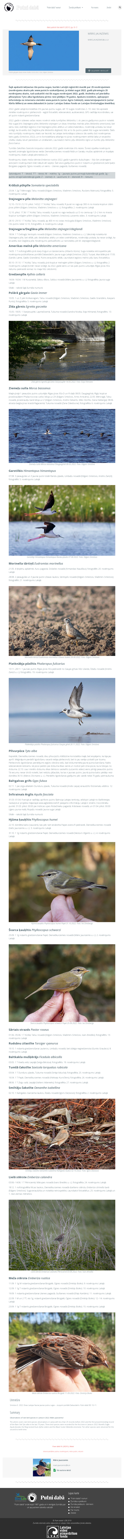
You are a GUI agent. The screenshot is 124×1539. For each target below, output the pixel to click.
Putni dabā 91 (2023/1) (60, 1446)
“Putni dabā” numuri (54, 7)
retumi (80, 1451)
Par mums (94, 7)
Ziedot (109, 7)
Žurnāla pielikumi (75, 7)
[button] (98, 70)
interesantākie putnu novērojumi (55, 1451)
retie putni (73, 1451)
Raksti (72, 1446)
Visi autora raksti (64, 1470)
